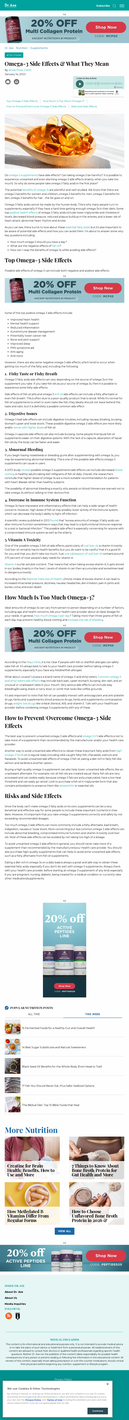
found (54, 520)
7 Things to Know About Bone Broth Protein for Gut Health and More (95, 1170)
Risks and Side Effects (84, 106)
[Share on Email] (8, 81)
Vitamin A (11, 564)
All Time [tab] (34, 1014)
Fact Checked (15, 55)
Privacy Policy (63, 1379)
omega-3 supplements (23, 175)
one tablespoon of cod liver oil (83, 553)
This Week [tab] (92, 1014)
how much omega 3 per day (52, 615)
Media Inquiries (15, 1303)
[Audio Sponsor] (98, 93)
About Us (11, 1297)
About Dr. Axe (14, 1291)
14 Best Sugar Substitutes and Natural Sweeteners (54, 1047)
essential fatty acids (78, 227)
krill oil (59, 394)
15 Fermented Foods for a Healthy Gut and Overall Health (58, 1028)
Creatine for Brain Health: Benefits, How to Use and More (30, 1170)
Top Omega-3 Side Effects (22, 101)
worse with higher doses (29, 427)
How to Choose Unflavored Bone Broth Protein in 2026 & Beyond (95, 1217)
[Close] (107, 1384)
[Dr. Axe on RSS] (9, 1315)
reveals (25, 469)
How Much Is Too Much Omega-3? (63, 101)
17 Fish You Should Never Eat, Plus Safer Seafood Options (58, 1085)
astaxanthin (66, 785)
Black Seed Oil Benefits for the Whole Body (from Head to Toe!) (62, 1066)
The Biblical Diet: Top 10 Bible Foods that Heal (50, 1105)
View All (64, 1231)
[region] (58, 1399)
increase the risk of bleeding (85, 619)
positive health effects (23, 212)
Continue (97, 1411)
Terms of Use (54, 1400)
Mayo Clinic (34, 662)
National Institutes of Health (44, 579)
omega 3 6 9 (90, 736)
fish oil (56, 245)
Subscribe (103, 5)
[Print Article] (16, 81)
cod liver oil (91, 545)
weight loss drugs (24, 703)
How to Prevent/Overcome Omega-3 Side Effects (36, 106)
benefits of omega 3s (35, 189)
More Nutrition (31, 1129)
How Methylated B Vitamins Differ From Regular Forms (28, 1215)
